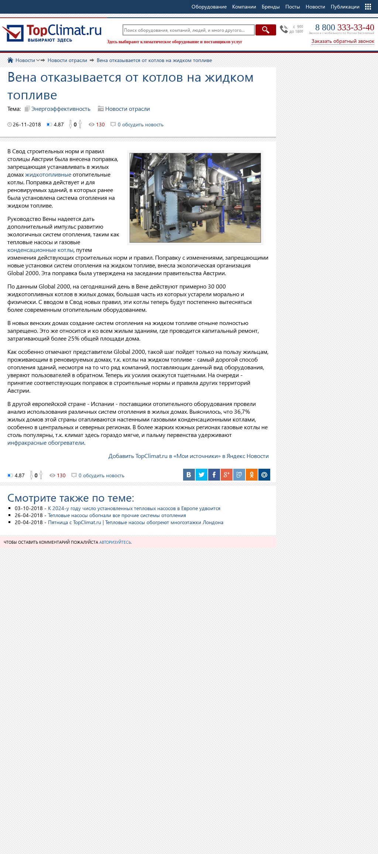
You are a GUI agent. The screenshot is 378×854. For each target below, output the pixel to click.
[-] (70, 124)
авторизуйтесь (115, 542)
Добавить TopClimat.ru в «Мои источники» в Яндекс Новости (189, 456)
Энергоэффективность (60, 108)
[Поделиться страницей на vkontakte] (189, 475)
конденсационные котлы (40, 249)
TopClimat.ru (52, 33)
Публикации (345, 6)
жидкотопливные (48, 174)
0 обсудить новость (141, 124)
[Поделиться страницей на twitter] (201, 475)
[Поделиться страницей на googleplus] (227, 475)
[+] (80, 124)
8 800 (344, 27)
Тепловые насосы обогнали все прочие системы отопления (117, 515)
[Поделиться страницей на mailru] (264, 475)
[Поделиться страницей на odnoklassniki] (252, 475)
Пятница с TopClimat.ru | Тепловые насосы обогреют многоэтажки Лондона (135, 522)
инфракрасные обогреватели (45, 442)
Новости (315, 6)
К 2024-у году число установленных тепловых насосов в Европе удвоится (134, 508)
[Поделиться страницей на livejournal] (239, 475)
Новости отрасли (127, 108)
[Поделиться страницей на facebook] (214, 475)
